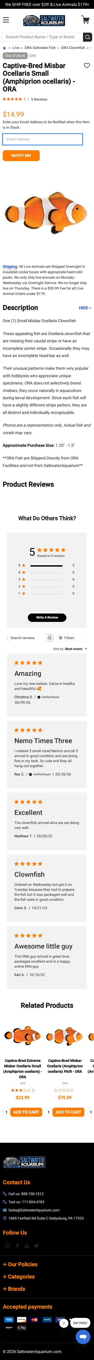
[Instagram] (8, 1246)
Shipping (10, 266)
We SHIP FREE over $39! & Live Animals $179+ (47, 4)
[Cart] (86, 20)
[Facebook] (17, 1246)
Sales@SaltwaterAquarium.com (34, 1210)
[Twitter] (36, 1246)
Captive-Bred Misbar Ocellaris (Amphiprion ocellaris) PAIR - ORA (65, 1066)
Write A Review (47, 617)
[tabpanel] (23, 1068)
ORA (32, 55)
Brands (16, 1289)
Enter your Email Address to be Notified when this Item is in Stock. (46, 125)
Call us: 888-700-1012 (26, 1194)
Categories (21, 1276)
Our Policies (22, 1264)
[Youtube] (27, 1246)
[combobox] (70, 649)
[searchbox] (26, 638)
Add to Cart (26, 1112)
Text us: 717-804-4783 (26, 1202)
